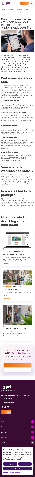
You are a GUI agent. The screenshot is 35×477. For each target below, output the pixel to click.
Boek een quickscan (17, 365)
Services (3, 427)
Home (3, 9)
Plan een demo (24, 3)
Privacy (11, 472)
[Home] (6, 3)
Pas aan (17, 468)
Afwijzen (25, 464)
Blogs (27, 9)
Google (17, 472)
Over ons (11, 9)
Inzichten (19, 9)
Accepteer (10, 464)
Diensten (4, 432)
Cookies (5, 472)
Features (3, 422)
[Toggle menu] (31, 3)
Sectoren (4, 437)
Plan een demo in (17, 370)
